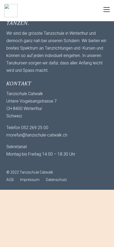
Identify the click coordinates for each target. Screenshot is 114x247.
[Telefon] (33, 163)
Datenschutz (56, 180)
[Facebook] (22, 163)
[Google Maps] (43, 163)
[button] (106, 9)
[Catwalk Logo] (10, 10)
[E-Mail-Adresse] (11, 163)
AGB (10, 180)
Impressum (30, 180)
